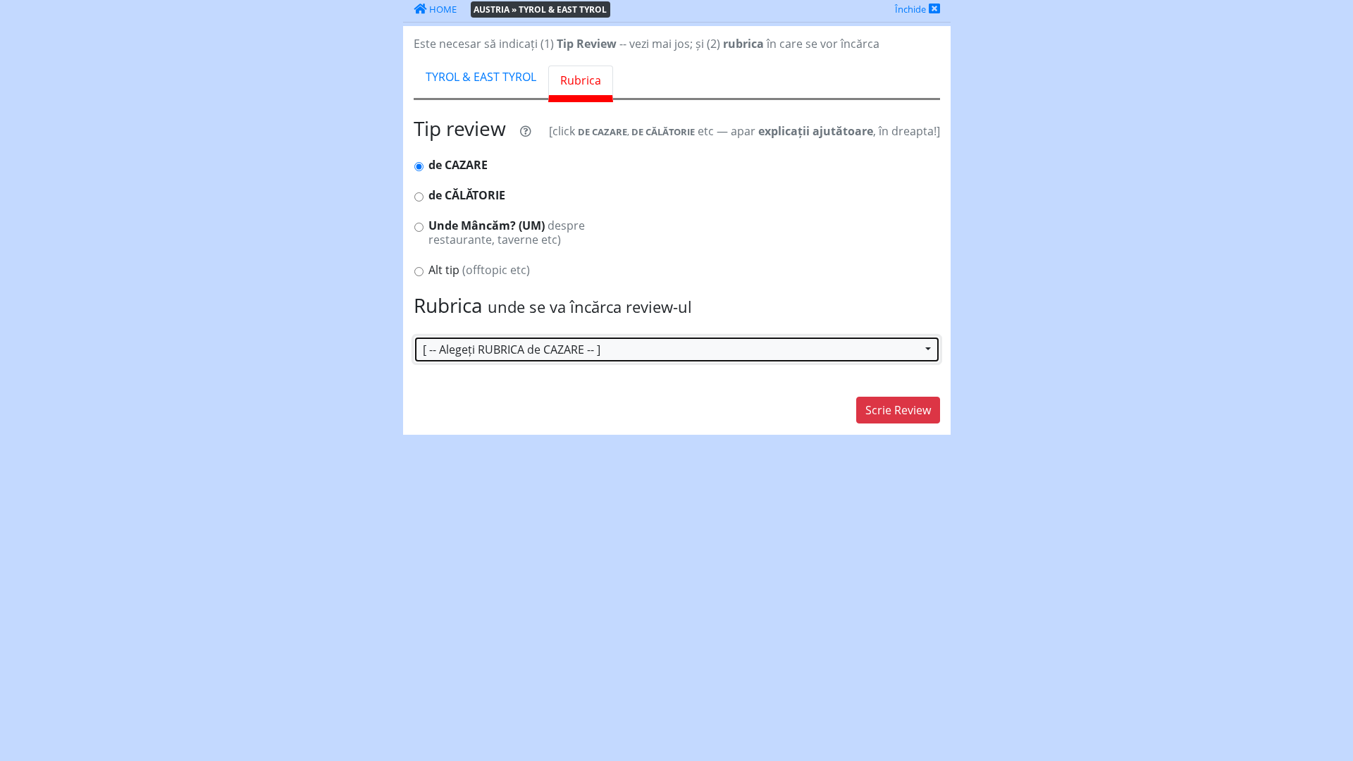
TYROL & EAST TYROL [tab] (481, 77)
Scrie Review (898, 410)
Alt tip (479, 270)
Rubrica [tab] (580, 80)
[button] (677, 349)
